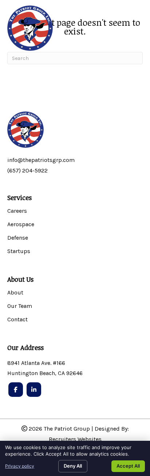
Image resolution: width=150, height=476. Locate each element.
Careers (17, 211)
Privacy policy (19, 466)
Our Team (19, 306)
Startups (18, 251)
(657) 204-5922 (27, 170)
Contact (17, 320)
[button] (134, 32)
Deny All (73, 466)
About (15, 293)
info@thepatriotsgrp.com (41, 159)
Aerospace (20, 224)
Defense (17, 238)
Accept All (128, 466)
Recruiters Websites (75, 439)
